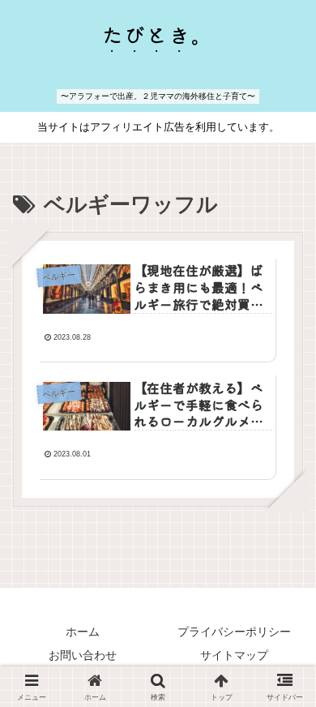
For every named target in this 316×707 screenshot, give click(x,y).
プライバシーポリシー (234, 631)
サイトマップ (234, 655)
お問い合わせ (83, 655)
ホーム (83, 631)
